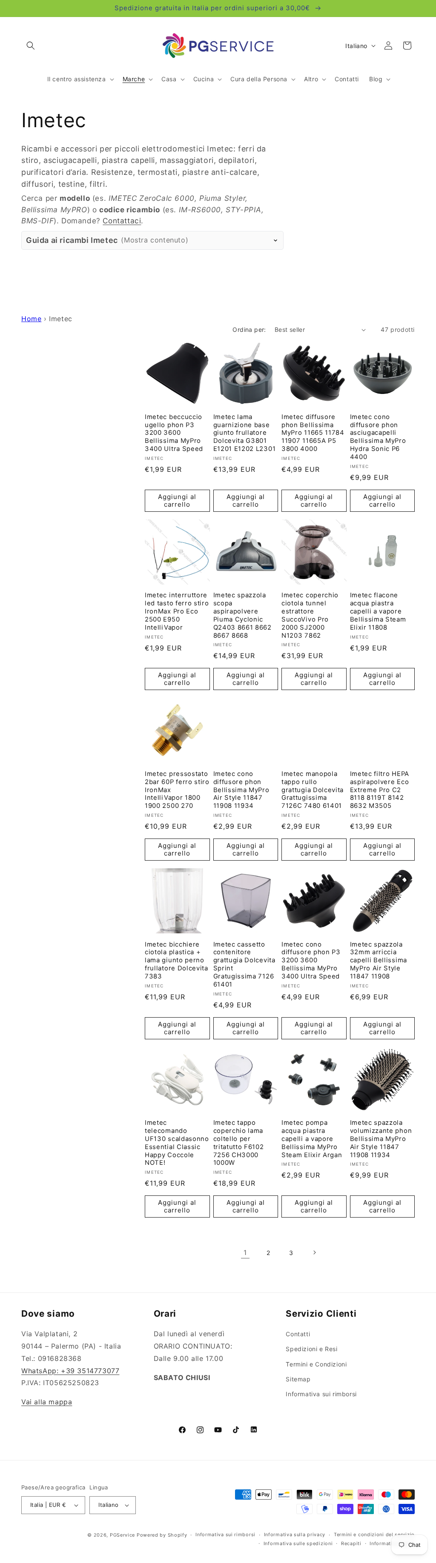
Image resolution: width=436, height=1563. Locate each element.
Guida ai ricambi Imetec (107, 240)
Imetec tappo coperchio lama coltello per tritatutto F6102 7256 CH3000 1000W (238, 1143)
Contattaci (122, 220)
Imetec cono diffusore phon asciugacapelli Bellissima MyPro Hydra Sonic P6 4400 (378, 437)
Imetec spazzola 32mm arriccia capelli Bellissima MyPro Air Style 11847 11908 (378, 960)
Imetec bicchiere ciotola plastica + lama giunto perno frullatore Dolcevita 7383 (176, 960)
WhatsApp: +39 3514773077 (70, 1370)
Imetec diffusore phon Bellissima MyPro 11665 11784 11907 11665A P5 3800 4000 (312, 433)
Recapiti (351, 1543)
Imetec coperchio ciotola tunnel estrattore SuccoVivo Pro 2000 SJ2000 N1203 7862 (309, 615)
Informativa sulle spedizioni (298, 1543)
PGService (122, 1535)
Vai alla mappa (46, 1402)
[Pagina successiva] (314, 1252)
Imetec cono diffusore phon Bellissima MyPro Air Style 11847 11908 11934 (241, 790)
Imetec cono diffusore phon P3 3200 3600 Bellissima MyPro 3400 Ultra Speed (311, 960)
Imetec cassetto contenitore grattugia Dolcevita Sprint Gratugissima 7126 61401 (244, 964)
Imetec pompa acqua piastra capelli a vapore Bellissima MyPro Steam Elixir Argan (311, 1138)
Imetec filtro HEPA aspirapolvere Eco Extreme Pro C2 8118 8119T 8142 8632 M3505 (379, 790)
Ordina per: (249, 329)
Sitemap (298, 1379)
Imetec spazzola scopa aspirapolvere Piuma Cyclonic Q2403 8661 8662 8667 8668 (242, 615)
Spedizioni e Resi (311, 1348)
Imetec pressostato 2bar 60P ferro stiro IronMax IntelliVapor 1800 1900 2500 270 (177, 790)
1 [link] (245, 1252)
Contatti (298, 1334)
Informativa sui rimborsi (321, 1394)
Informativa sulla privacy (295, 1534)
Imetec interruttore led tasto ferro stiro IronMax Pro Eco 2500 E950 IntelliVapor (177, 611)
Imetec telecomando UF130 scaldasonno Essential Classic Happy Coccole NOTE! (177, 1143)
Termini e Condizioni (316, 1364)
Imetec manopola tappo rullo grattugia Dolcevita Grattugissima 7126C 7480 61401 (312, 790)
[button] (30, 45)
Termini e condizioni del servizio (374, 1534)
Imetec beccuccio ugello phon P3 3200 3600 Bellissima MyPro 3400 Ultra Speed (174, 433)
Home (31, 318)
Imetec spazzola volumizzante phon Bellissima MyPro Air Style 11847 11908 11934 (381, 1138)
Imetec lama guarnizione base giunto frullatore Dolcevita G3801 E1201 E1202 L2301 (244, 433)
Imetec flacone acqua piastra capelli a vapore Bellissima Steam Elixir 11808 (378, 611)
